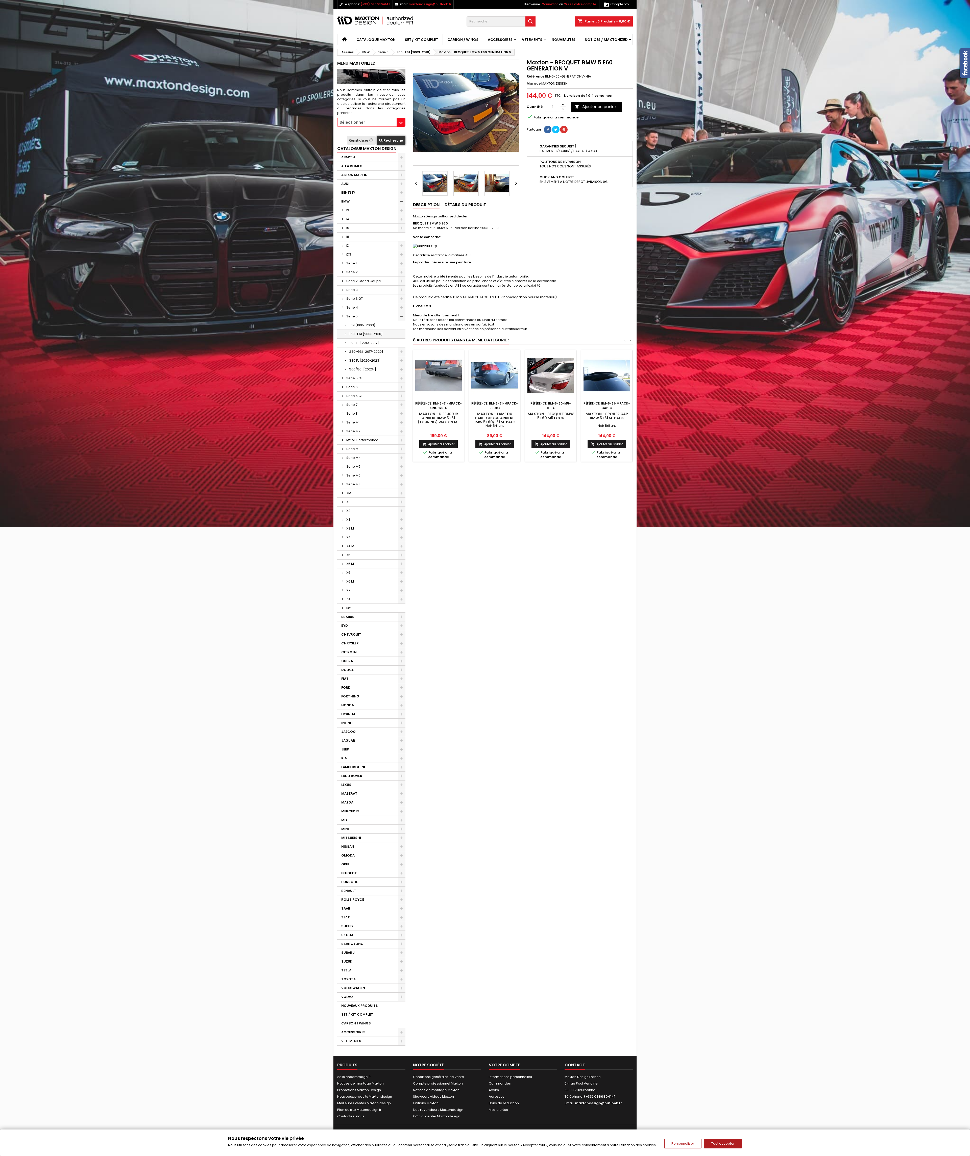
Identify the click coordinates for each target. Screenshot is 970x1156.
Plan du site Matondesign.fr (359, 1109)
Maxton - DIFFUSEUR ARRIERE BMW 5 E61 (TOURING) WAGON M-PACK (438, 420)
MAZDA (347, 802)
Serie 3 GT (354, 298)
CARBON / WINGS (462, 39)
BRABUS (347, 616)
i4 (347, 219)
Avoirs (494, 1090)
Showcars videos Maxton (433, 1096)
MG (344, 820)
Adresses (496, 1096)
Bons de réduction (504, 1103)
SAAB (345, 908)
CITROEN (349, 652)
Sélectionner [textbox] (352, 122)
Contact (575, 1065)
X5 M (350, 563)
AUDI (345, 183)
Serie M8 (353, 484)
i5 (347, 227)
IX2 (348, 608)
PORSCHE (349, 881)
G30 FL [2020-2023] (365, 360)
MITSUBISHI (351, 837)
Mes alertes (498, 1109)
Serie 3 (352, 289)
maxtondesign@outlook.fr (430, 4)
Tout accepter (723, 1143)
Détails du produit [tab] (465, 205)
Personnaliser (682, 1143)
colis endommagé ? (354, 1076)
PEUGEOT (349, 873)
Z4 (348, 599)
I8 (347, 236)
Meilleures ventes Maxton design (364, 1103)
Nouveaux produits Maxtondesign (364, 1096)
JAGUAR (348, 740)
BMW (345, 201)
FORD (346, 687)
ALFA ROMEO (351, 166)
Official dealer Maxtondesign (436, 1116)
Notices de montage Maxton (360, 1083)
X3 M (350, 528)
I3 (347, 210)
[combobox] (371, 122)
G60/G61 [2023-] (362, 369)
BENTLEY (348, 192)
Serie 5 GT (354, 378)
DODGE (347, 669)
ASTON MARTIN (354, 174)
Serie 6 (352, 387)
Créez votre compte (580, 4)
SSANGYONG (352, 943)
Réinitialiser (359, 140)
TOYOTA (348, 979)
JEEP (345, 749)
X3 (348, 519)
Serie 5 (352, 316)
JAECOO (348, 731)
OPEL (345, 864)
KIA (344, 758)
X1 (347, 501)
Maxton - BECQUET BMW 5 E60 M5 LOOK (551, 415)
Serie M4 (353, 457)
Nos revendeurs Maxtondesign (438, 1109)
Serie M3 (353, 448)
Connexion (550, 4)
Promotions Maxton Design (359, 1090)
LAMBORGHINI (353, 767)
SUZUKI (347, 961)
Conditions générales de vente (438, 1076)
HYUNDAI (348, 714)
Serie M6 (353, 475)
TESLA (346, 970)
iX (347, 245)
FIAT (345, 678)
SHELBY (347, 926)
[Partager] (547, 129)
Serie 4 (352, 307)
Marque (534, 83)
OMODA (348, 855)
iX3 (348, 254)
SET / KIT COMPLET (421, 39)
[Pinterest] (564, 129)
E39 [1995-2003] (362, 325)
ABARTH (348, 157)
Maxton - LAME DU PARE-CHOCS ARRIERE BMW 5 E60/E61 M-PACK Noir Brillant (494, 420)
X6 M (350, 581)
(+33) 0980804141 (375, 4)
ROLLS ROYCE (352, 899)
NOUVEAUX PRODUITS (359, 1005)
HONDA (347, 705)
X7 (348, 590)
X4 (348, 537)
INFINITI (347, 722)
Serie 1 (351, 263)
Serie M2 (353, 431)
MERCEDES (350, 811)
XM (348, 493)
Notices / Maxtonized (606, 39)
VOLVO (347, 996)
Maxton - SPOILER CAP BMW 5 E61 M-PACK (607, 415)
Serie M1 (352, 422)
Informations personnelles (510, 1076)
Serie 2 (352, 272)
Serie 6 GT (354, 395)
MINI (345, 828)
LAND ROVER (351, 775)
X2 (348, 510)
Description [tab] (426, 205)
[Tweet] (556, 129)
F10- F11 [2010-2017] (364, 342)
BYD (344, 625)
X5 (348, 554)
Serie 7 (351, 404)
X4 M (350, 546)
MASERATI (349, 793)
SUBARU (348, 952)
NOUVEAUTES (563, 39)
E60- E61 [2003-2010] (366, 334)
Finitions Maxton (426, 1103)
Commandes (500, 1083)
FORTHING (350, 696)
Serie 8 (352, 413)
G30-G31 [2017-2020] (366, 351)
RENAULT (348, 890)
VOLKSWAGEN (353, 988)
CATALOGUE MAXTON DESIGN (366, 149)
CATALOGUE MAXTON (376, 39)
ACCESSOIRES (500, 39)
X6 (348, 572)
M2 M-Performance (362, 440)
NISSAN (347, 846)
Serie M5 (353, 466)
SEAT (345, 917)
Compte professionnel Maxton (438, 1083)
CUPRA (347, 661)
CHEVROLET (351, 634)
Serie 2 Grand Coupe (363, 281)
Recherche (393, 140)
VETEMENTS (532, 39)
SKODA (347, 935)
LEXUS (346, 784)
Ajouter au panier (595, 107)
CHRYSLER (350, 643)
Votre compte (504, 1065)
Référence (535, 76)
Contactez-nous (350, 1116)
